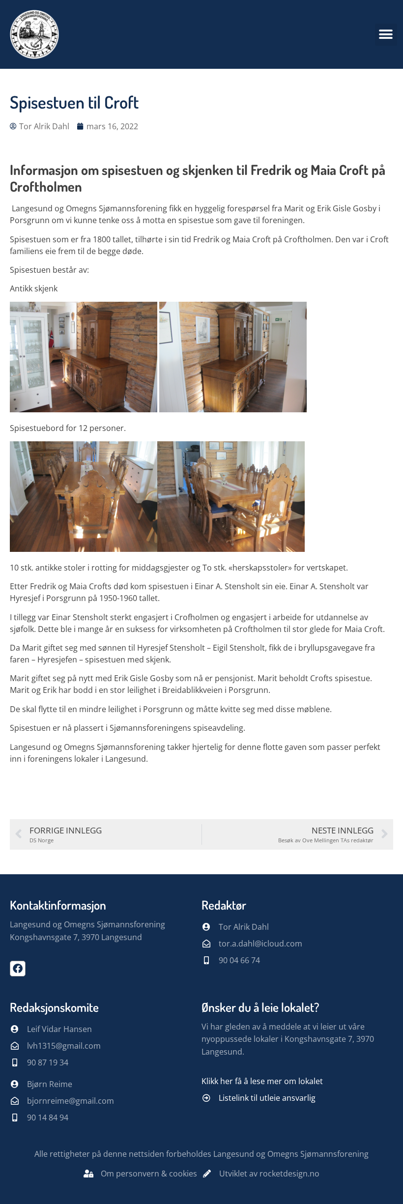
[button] (386, 35)
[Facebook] (18, 968)
